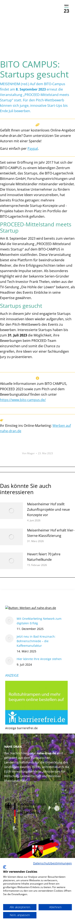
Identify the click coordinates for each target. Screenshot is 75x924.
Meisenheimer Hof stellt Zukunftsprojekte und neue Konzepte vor (48, 509)
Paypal (33, 148)
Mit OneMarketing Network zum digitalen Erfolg (39, 621)
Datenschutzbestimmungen (52, 863)
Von (28, 453)
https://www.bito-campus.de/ (23, 400)
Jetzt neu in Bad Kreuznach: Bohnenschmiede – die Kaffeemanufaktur (36, 641)
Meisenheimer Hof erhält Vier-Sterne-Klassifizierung (50, 533)
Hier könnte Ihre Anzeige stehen (39, 659)
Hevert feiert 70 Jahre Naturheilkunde (43, 557)
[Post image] (11, 510)
